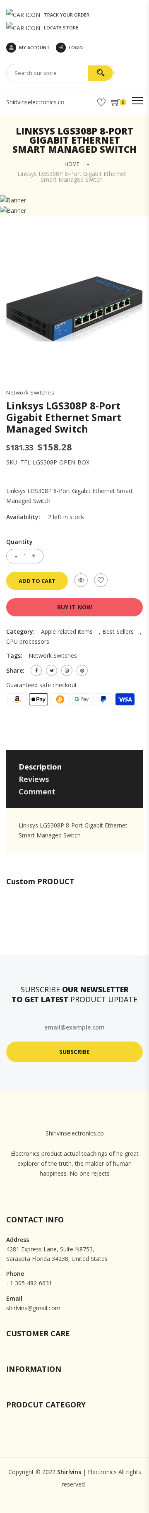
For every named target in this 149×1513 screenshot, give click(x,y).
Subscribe (74, 1052)
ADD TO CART (37, 581)
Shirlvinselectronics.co (35, 102)
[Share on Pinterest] (82, 670)
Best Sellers (118, 631)
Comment (37, 791)
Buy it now (74, 607)
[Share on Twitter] (51, 670)
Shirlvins (69, 1472)
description (40, 767)
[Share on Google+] (66, 670)
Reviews (34, 779)
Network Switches (30, 393)
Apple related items (67, 631)
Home (72, 164)
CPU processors (27, 641)
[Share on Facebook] (36, 670)
